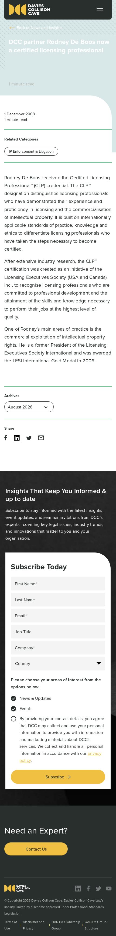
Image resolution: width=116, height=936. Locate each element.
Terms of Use (10, 925)
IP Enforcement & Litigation (31, 151)
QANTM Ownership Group (66, 925)
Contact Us (36, 849)
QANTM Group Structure (96, 925)
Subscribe (55, 777)
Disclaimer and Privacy (34, 925)
